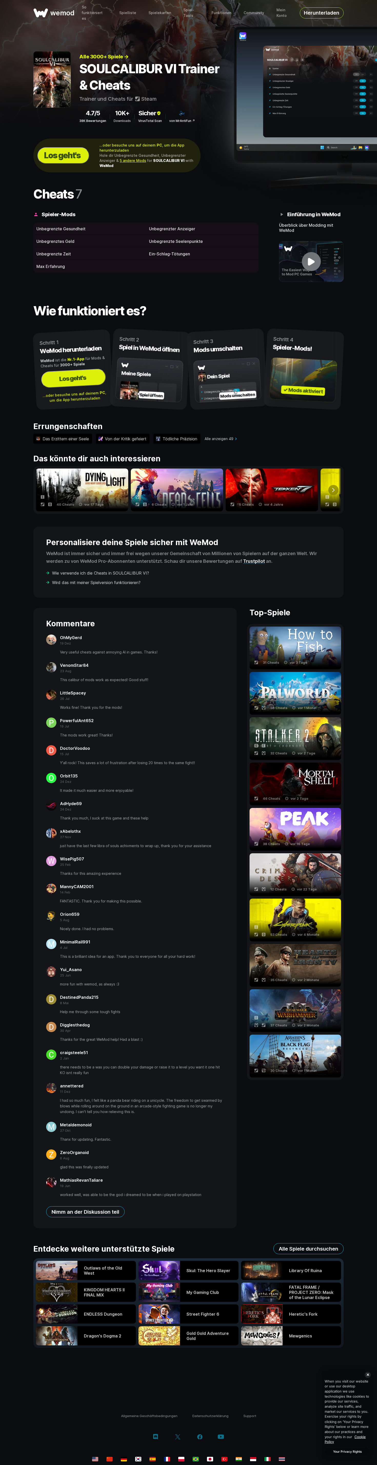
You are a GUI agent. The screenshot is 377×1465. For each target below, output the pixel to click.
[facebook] (200, 1437)
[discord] (155, 1437)
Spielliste (127, 13)
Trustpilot (254, 561)
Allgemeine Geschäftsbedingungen (149, 1416)
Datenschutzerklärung (210, 1416)
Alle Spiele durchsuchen (308, 1249)
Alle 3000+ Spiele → (104, 57)
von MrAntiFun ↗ (182, 121)
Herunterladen (321, 13)
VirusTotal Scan (150, 121)
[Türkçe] (224, 1459)
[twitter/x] (177, 1437)
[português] (196, 1459)
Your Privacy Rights (347, 1451)
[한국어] (138, 1459)
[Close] (368, 1375)
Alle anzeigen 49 (219, 439)
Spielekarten (159, 13)
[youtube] (221, 1437)
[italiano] (267, 1459)
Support (249, 1416)
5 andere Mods (133, 160)
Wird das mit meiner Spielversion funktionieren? (96, 582)
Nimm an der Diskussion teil (85, 1212)
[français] (167, 1459)
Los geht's (62, 155)
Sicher (147, 113)
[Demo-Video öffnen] (311, 261)
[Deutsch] (124, 1459)
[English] (95, 1459)
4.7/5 (93, 113)
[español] (153, 1459)
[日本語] (210, 1459)
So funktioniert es (92, 12)
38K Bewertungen (92, 121)
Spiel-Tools (188, 13)
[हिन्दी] (239, 1459)
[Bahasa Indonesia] (253, 1459)
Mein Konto (281, 13)
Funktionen (221, 13)
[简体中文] (109, 1459)
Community (254, 13)
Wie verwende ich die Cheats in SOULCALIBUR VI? (100, 573)
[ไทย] (282, 1459)
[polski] (181, 1459)
